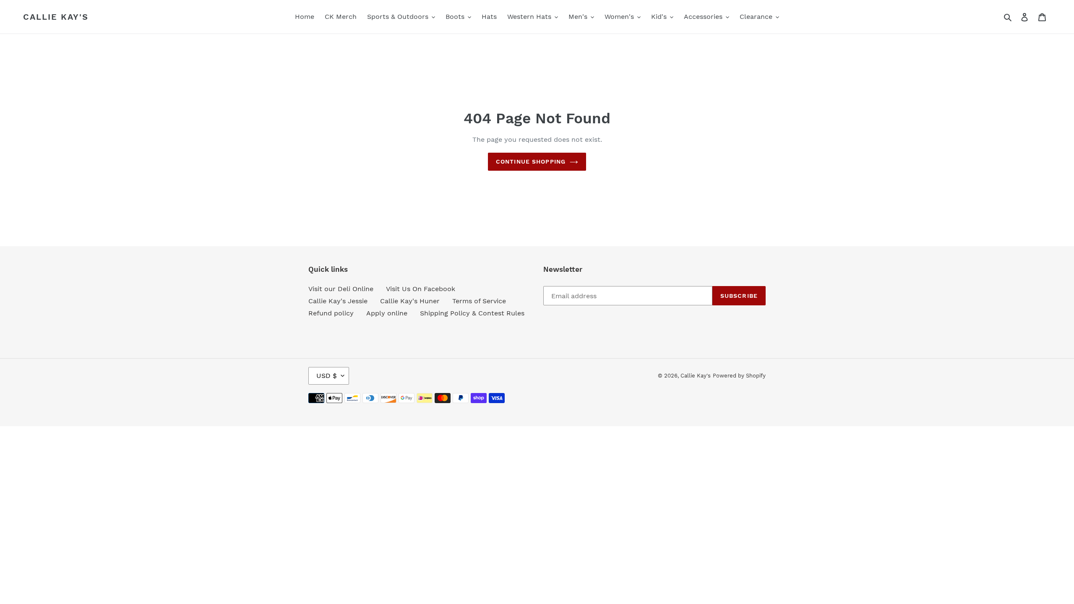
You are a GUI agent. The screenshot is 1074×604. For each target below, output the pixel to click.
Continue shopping (531, 161)
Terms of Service (479, 301)
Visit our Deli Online (340, 289)
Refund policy (331, 313)
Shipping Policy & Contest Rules (472, 313)
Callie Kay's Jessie (338, 301)
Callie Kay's (56, 17)
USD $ (326, 376)
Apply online (386, 313)
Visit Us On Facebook (420, 289)
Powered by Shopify (739, 375)
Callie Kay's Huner (410, 301)
